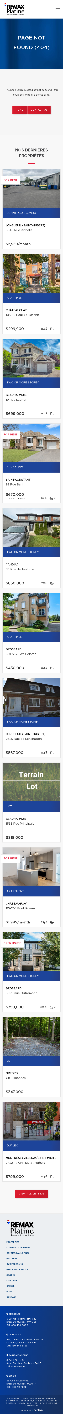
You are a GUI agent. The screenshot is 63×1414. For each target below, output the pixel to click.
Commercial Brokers (18, 1248)
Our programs (14, 1264)
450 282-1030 (19, 1387)
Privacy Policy (24, 1403)
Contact (11, 1297)
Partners (11, 1259)
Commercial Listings (18, 1253)
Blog (9, 1291)
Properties (12, 1242)
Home (19, 110)
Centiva (37, 1410)
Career (10, 1286)
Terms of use (40, 1403)
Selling (10, 1275)
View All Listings (31, 1194)
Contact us (39, 110)
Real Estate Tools (17, 1270)
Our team (11, 1281)
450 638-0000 (19, 1366)
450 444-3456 (19, 1346)
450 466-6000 (19, 1325)
